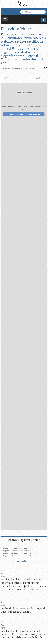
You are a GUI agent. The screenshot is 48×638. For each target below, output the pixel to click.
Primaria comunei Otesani (24, 3)
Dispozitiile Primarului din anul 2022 (17, 548)
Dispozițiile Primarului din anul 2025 (17, 556)
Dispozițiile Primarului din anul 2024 (17, 553)
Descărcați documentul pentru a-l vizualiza (24, 114)
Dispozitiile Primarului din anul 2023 (17, 551)
